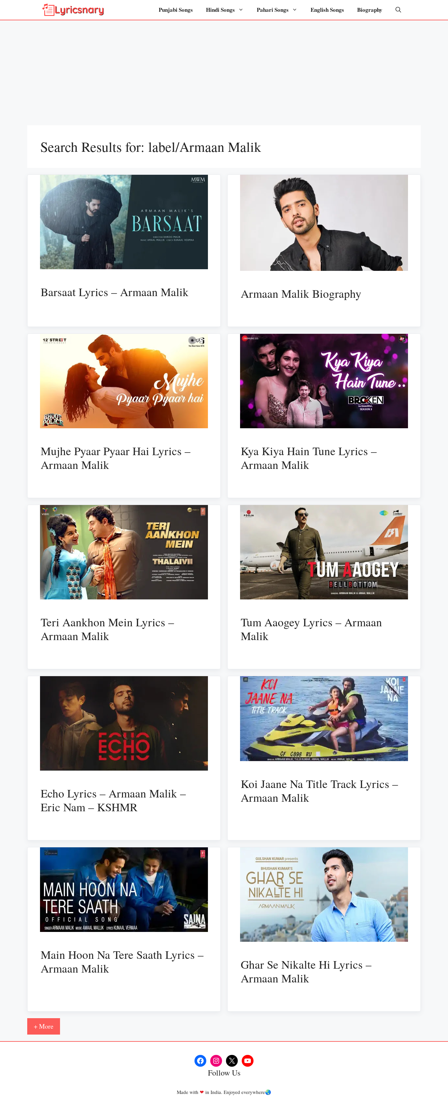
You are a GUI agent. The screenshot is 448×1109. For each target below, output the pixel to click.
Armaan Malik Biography (301, 293)
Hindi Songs (220, 10)
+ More (43, 1026)
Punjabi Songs (176, 10)
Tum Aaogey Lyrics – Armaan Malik (311, 628)
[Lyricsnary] (73, 10)
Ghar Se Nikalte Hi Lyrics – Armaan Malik (306, 971)
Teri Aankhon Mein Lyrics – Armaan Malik (107, 628)
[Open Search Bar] (398, 10)
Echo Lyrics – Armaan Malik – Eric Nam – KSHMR (113, 800)
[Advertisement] (224, 69)
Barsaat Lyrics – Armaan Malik (115, 291)
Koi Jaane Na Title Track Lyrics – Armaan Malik (319, 790)
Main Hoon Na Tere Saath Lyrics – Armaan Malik (122, 961)
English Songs (327, 10)
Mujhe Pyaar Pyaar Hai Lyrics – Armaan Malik (116, 457)
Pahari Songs (273, 10)
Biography (369, 10)
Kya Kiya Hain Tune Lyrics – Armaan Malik (309, 457)
